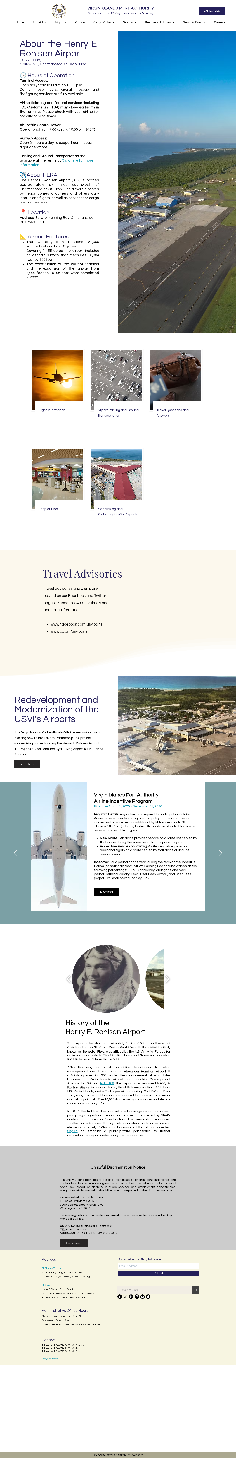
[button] (39, 22)
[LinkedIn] (131, 1296)
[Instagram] (137, 1296)
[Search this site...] (195, 1290)
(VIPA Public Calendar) (89, 1324)
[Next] (220, 853)
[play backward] (69, 979)
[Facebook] (119, 1296)
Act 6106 (107, 1083)
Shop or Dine (48, 509)
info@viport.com (50, 1359)
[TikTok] (148, 1296)
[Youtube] (142, 1296)
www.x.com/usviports (69, 631)
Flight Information (52, 410)
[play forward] (167, 979)
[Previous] (15, 853)
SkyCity (72, 1131)
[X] (125, 1296)
